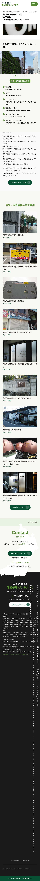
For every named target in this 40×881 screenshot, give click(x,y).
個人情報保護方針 (15, 860)
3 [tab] (17, 75)
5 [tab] (22, 75)
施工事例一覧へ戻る (18, 507)
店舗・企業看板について (18, 182)
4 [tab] (20, 75)
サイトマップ (26, 860)
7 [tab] (26, 75)
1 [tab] (13, 75)
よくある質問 (21, 544)
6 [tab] (24, 75)
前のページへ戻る (32, 522)
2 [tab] (15, 75)
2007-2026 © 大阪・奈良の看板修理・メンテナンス (17, 868)
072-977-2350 (21, 562)
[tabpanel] (20, 62)
